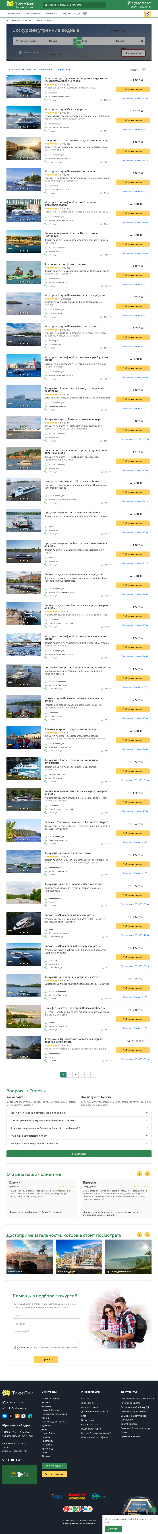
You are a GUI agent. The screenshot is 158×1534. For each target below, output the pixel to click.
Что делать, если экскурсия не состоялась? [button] (34, 1143)
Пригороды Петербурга (54, 1413)
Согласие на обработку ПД (135, 1407)
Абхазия (46, 1456)
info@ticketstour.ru (15, 1408)
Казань (45, 1417)
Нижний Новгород (51, 1410)
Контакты (86, 1398)
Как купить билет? (130, 1402)
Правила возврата (130, 1436)
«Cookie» (135, 1519)
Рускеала (46, 1425)
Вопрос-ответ (88, 1420)
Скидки (76, 13)
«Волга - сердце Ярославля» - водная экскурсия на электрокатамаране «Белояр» (111, 1213)
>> (94, 1074)
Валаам (46, 1436)
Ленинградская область (54, 1421)
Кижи (45, 1429)
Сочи (44, 1452)
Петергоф (47, 1444)
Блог (83, 1415)
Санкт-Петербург (51, 1398)
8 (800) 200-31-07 (16, 1402)
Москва (46, 1402)
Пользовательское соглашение (137, 1398)
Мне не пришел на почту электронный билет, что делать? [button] (42, 1120)
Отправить (46, 1359)
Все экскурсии (54, 1465)
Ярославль (47, 1440)
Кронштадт (48, 1448)
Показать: (134, 70)
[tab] (79, 1113)
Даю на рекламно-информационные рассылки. (47, 1348)
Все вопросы (79, 1153)
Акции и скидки (89, 1407)
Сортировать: (13, 69)
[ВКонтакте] (4, 1416)
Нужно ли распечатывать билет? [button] (28, 1135)
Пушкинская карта (91, 1428)
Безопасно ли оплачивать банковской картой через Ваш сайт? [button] (45, 1128)
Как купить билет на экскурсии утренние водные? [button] (38, 1112)
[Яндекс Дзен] (11, 1416)
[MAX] (23, 1416)
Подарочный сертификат (94, 1437)
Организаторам (89, 1424)
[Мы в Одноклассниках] (17, 1416)
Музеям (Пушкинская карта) (96, 1432)
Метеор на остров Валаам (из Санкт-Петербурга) (35, 1212)
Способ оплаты (129, 1423)
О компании (87, 1402)
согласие (27, 1347)
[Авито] (30, 1416)
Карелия (46, 1406)
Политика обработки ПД (133, 1411)
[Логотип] (20, 3)
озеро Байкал (49, 1433)
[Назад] (139, 1173)
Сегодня (66, 13)
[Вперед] (147, 1173)
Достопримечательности (94, 1411)
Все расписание (54, 1474)
